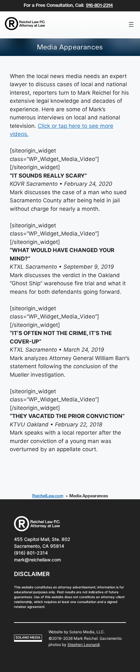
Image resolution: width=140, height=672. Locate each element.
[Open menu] (131, 24)
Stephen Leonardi (83, 644)
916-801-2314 (99, 5)
